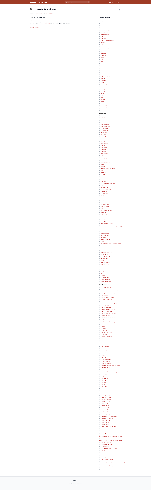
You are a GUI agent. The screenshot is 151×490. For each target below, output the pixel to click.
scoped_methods (106, 330)
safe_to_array (105, 403)
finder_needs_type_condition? (108, 183)
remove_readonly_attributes (108, 465)
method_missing (106, 395)
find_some (104, 386)
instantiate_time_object (107, 444)
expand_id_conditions (107, 374)
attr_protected (104, 130)
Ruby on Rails (43, 2)
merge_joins (104, 393)
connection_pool (105, 153)
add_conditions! (105, 346)
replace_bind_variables (107, 311)
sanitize (102, 241)
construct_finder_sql (106, 367)
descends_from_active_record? (108, 168)
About (118, 2)
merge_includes (105, 390)
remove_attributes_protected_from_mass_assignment (112, 462)
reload (102, 93)
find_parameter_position (107, 442)
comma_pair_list (105, 424)
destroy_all (103, 172)
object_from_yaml (106, 450)
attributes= (103, 38)
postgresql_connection (106, 210)
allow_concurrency (105, 124)
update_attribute (105, 105)
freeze (102, 63)
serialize (103, 247)
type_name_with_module (107, 407)
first (102, 185)
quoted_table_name (106, 399)
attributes (47, 23)
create (102, 160)
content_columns (105, 155)
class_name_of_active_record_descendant (109, 291)
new (102, 208)
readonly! (103, 89)
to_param (103, 99)
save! (102, 97)
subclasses (104, 334)
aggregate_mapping (106, 287)
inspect (102, 82)
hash (102, 70)
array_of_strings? (106, 361)
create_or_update (106, 430)
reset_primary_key (105, 229)
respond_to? (104, 237)
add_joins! (104, 350)
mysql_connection (105, 206)
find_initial (104, 380)
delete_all (103, 166)
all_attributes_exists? (107, 359)
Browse (111, 2)
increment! (103, 80)
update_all (103, 275)
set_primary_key (104, 254)
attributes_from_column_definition (110, 414)
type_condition (105, 405)
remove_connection (105, 221)
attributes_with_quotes (107, 418)
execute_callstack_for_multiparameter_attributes (110, 436)
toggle (102, 101)
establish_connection (106, 174)
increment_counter (105, 193)
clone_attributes (105, 422)
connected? (103, 149)
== (101, 23)
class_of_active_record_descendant (110, 293)
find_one (104, 384)
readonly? (103, 91)
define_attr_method (106, 369)
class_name (103, 139)
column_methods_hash (106, 141)
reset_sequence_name (106, 231)
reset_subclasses (105, 233)
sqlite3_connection (105, 262)
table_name (103, 271)
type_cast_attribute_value (108, 467)
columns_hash (104, 147)
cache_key (103, 44)
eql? (102, 61)
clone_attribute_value (107, 420)
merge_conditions (105, 204)
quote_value (103, 217)
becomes (103, 42)
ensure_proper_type (106, 433)
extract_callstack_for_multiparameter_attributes (110, 440)
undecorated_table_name (108, 409)
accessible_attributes (106, 120)
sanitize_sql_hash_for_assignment (110, 321)
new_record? (104, 84)
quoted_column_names (107, 457)
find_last (104, 382)
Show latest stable (38, 13)
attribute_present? (105, 34)
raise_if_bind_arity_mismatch (108, 309)
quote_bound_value (106, 307)
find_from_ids (105, 378)
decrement (103, 53)
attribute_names (104, 32)
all (41, 23)
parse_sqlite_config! (106, 397)
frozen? (102, 65)
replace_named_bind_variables (109, 313)
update (102, 273)
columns (103, 145)
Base (54, 13)
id (101, 72)
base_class (103, 134)
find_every (104, 376)
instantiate (104, 388)
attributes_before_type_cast (107, 40)
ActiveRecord (49, 13)
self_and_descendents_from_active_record (111, 243)
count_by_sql (104, 158)
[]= (101, 28)
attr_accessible (104, 128)
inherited (103, 198)
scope (103, 326)
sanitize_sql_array (106, 315)
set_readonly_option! (107, 332)
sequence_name (104, 245)
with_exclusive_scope (107, 338)
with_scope (104, 340)
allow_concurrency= (105, 126)
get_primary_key (104, 187)
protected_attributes (105, 214)
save (102, 95)
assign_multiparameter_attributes (110, 412)
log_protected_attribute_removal (109, 448)
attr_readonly (104, 132)
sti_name (103, 266)
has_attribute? (104, 68)
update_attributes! (105, 110)
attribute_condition (106, 363)
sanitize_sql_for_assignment (108, 317)
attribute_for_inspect (106, 30)
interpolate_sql (105, 446)
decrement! (103, 55)
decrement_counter (105, 162)
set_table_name (104, 258)
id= (101, 74)
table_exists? (104, 269)
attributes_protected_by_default (109, 416)
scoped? (104, 328)
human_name (104, 191)
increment (103, 78)
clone (102, 46)
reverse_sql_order (106, 401)
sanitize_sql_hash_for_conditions (109, 324)
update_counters (105, 277)
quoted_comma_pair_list (107, 459)
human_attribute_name (106, 189)
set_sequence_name (105, 256)
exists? (102, 176)
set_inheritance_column (106, 252)
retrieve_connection (105, 239)
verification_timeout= (106, 281)
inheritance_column (105, 195)
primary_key (103, 212)
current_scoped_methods (108, 297)
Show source (35, 27)
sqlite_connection (105, 264)
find (101, 179)
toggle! (102, 103)
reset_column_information (107, 223)
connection (103, 51)
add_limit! (104, 353)
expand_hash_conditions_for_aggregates (109, 303)
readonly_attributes (105, 219)
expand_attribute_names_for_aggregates (111, 372)
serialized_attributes (105, 250)
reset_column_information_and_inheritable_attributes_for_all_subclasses (116, 226)
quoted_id (103, 86)
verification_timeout (105, 279)
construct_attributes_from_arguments (111, 365)
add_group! (104, 348)
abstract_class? (104, 117)
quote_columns (105, 452)
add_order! (104, 357)
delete (102, 57)
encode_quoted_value (107, 299)
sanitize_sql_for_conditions (108, 319)
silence (102, 260)
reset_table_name (105, 235)
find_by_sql (103, 181)
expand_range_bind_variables (109, 305)
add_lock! (104, 355)
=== (102, 115)
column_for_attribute (105, 49)
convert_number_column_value (109, 426)
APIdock (33, 2)
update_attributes (105, 108)
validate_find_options (107, 336)
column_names (104, 143)
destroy (102, 59)
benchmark (103, 136)
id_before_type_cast (105, 76)
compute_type (105, 295)
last (101, 202)
